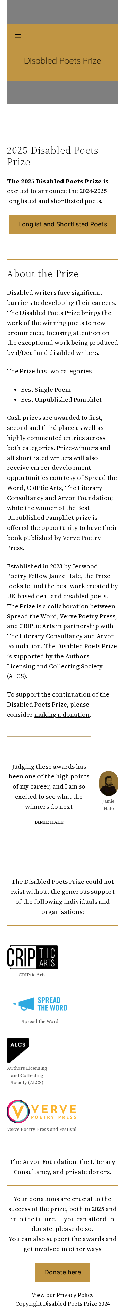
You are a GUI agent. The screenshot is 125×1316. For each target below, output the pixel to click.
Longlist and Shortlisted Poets (62, 224)
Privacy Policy (75, 1295)
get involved (42, 1248)
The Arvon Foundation (43, 1161)
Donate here (62, 1272)
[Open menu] (18, 36)
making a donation (62, 714)
